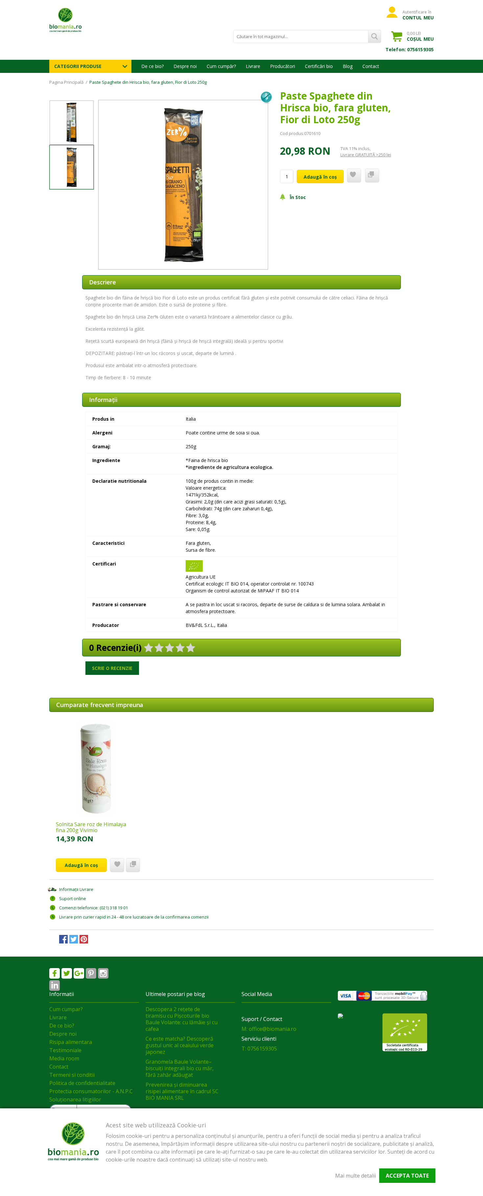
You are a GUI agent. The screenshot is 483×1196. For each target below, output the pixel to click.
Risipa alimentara (70, 1042)
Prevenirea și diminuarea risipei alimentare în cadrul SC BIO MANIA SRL (182, 1091)
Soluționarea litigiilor (75, 1099)
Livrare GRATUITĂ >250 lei (365, 155)
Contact (370, 66)
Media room (64, 1058)
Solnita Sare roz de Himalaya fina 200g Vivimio (91, 827)
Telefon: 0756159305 (409, 49)
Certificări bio (319, 66)
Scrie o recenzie (112, 668)
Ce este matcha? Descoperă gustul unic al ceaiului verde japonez (180, 1045)
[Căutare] (374, 36)
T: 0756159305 (259, 1048)
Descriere (102, 282)
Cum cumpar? (66, 1009)
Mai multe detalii (355, 1175)
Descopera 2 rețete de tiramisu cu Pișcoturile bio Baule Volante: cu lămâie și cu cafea (182, 1019)
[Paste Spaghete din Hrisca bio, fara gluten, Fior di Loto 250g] (72, 122)
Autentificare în (418, 14)
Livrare (253, 66)
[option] (183, 185)
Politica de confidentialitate (82, 1083)
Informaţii (103, 400)
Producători (282, 66)
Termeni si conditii (72, 1074)
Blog (348, 66)
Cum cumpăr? (221, 66)
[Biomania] (77, 19)
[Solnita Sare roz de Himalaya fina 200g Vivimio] (96, 768)
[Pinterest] (91, 973)
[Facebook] (54, 973)
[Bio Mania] (54, 985)
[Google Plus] (79, 973)
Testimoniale (65, 1050)
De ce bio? (152, 66)
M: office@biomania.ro (269, 1028)
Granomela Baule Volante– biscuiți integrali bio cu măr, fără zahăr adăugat (180, 1068)
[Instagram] (103, 973)
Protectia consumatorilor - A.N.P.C (91, 1091)
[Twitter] (66, 973)
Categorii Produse (78, 66)
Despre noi (185, 66)
